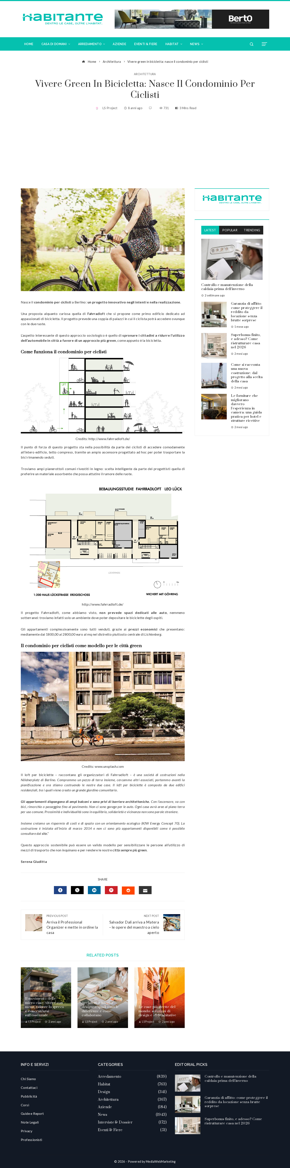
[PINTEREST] (111, 890)
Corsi (25, 1105)
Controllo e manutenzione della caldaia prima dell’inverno (227, 287)
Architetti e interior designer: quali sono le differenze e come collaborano (100, 1009)
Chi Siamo (28, 1079)
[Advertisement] (145, 150)
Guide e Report (32, 1113)
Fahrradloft (96, 314)
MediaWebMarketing (161, 1161)
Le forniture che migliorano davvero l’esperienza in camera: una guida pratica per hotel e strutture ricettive (246, 408)
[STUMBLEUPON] (128, 890)
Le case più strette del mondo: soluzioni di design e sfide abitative (157, 1011)
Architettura (145, 74)
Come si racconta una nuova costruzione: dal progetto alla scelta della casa (247, 373)
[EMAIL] (145, 890)
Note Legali (30, 1122)
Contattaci (29, 1087)
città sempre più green (130, 850)
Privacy (26, 1131)
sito (44, 833)
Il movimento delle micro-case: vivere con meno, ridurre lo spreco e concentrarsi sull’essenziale (44, 1006)
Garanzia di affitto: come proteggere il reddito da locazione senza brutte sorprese (246, 312)
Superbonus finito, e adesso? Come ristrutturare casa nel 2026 (245, 341)
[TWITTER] (77, 890)
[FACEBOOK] (60, 890)
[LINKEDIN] (94, 890)
